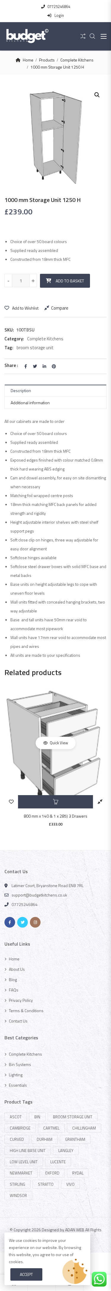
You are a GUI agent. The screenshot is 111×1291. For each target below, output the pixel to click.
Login (59, 15)
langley (65, 1151)
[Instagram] (35, 922)
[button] (97, 95)
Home (28, 60)
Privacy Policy (21, 1000)
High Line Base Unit (28, 1151)
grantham (75, 1139)
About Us (17, 969)
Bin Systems (20, 1064)
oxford (52, 1173)
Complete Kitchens (77, 60)
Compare (59, 308)
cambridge (20, 1128)
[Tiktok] (48, 922)
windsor (18, 1195)
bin (37, 1117)
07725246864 (58, 6)
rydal (77, 1173)
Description (21, 390)
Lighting (15, 1075)
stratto (46, 1184)
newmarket (21, 1173)
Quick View (58, 742)
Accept (26, 1274)
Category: (14, 338)
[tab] (55, 391)
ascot (16, 1117)
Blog (13, 979)
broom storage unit (35, 347)
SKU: (9, 329)
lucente (58, 1162)
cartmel (51, 1128)
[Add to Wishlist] (11, 801)
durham (44, 1139)
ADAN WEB (74, 1230)
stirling (17, 1184)
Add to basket (70, 281)
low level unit (24, 1162)
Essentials (18, 1085)
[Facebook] (9, 922)
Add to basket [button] (55, 801)
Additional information (30, 402)
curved (17, 1139)
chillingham (84, 1128)
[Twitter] (22, 922)
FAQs (13, 990)
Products (47, 60)
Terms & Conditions (26, 1010)
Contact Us (18, 1021)
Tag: (8, 347)
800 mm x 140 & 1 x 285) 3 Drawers (55, 816)
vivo (70, 1184)
